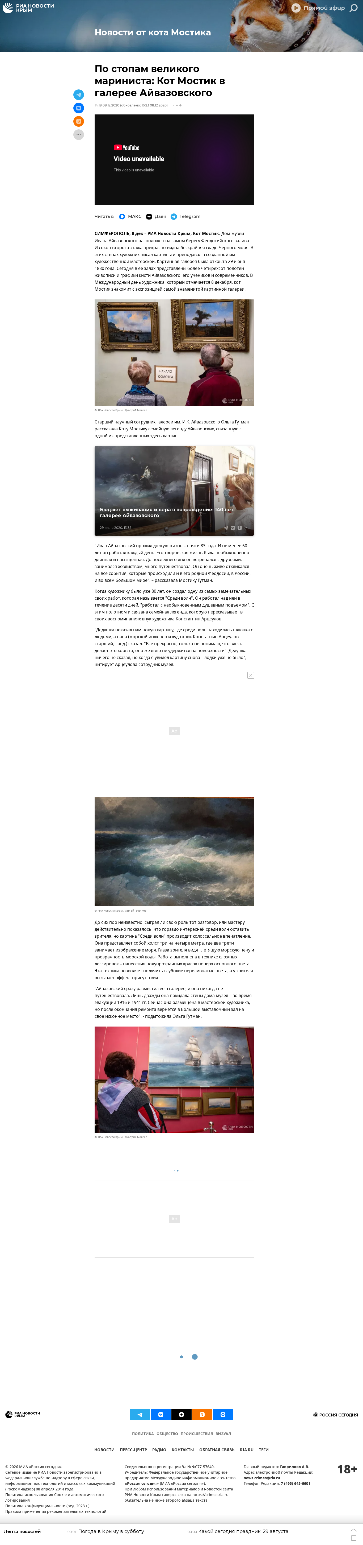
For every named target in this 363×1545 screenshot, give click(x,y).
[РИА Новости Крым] (28, 8)
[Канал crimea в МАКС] (223, 1414)
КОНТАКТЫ (183, 1451)
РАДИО (159, 1451)
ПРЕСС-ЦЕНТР (133, 1451)
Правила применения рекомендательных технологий (55, 1512)
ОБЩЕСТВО (167, 1434)
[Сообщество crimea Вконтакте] (161, 1414)
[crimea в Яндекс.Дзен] (181, 1414)
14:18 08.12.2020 (107, 105)
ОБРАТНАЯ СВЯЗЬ (217, 1451)
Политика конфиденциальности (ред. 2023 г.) (47, 1506)
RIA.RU (247, 1451)
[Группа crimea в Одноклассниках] (202, 1414)
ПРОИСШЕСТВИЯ (197, 1434)
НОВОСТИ (104, 1451)
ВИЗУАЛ (223, 1434)
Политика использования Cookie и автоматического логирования (54, 1498)
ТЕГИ (264, 1451)
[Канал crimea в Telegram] (140, 1414)
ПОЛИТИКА (143, 1434)
